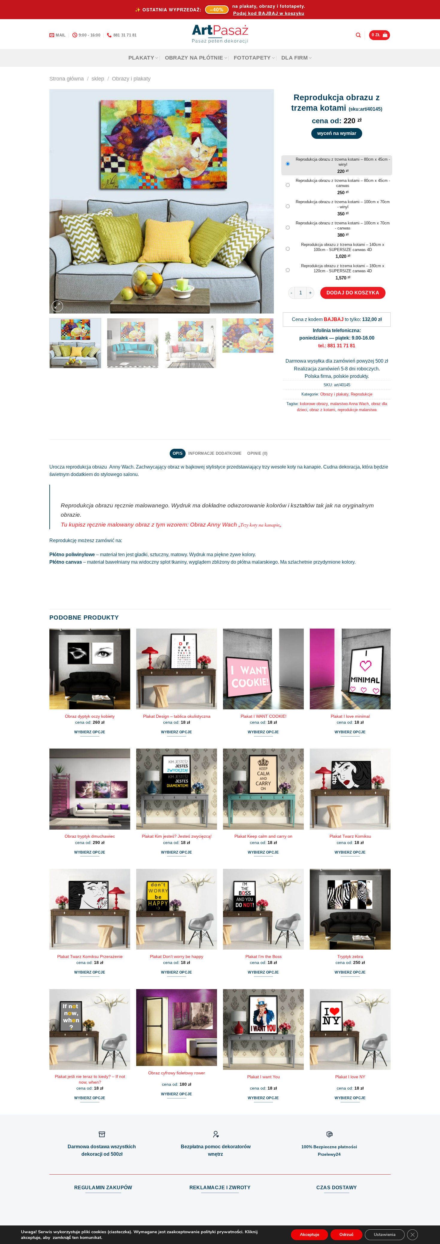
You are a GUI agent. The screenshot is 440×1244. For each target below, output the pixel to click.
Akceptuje (309, 1234)
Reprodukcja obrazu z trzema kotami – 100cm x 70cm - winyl (343, 204)
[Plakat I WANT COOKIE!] (263, 669)
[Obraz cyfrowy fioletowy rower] (176, 1027)
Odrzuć (346, 1234)
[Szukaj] (358, 35)
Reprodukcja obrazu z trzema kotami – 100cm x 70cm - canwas (343, 225)
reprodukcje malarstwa (357, 409)
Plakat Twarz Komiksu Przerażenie (90, 956)
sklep (98, 78)
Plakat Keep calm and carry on (263, 836)
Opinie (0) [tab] (257, 453)
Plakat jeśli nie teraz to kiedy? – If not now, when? (90, 1079)
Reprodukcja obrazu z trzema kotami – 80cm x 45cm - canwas (343, 183)
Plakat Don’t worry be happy (176, 956)
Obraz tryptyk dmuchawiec (90, 836)
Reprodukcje (361, 394)
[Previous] (61, 201)
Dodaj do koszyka (353, 292)
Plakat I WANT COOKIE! (263, 716)
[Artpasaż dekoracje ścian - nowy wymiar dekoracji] (220, 34)
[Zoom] (57, 306)
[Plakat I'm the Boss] (263, 909)
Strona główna (66, 78)
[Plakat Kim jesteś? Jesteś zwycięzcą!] (176, 789)
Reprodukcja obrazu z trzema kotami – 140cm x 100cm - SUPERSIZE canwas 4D (342, 247)
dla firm (294, 58)
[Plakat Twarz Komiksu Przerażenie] (89, 909)
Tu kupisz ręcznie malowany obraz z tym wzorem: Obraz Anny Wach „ (150, 524)
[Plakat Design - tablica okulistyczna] (176, 669)
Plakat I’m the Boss (263, 956)
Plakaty (141, 58)
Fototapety (252, 58)
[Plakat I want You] (263, 1029)
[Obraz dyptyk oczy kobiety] (89, 669)
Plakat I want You (263, 1076)
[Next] (262, 201)
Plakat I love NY (350, 1076)
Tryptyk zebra (350, 956)
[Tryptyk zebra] (350, 909)
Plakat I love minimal (350, 716)
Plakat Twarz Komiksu (350, 836)
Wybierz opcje (89, 732)
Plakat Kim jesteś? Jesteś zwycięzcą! (177, 836)
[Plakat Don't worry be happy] (176, 909)
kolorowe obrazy (314, 404)
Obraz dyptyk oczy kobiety (90, 716)
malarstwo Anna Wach (349, 404)
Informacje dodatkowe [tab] (215, 453)
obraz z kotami (322, 409)
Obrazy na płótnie (194, 58)
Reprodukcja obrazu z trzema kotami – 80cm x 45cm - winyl (343, 162)
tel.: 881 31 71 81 (336, 345)
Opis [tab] (178, 453)
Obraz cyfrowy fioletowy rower (176, 1072)
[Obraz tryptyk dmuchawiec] (89, 789)
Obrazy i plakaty (131, 78)
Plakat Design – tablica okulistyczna (176, 716)
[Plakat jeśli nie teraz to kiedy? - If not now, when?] (89, 1029)
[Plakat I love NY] (350, 1029)
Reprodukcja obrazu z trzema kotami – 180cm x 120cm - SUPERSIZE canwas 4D (342, 268)
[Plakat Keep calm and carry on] (263, 789)
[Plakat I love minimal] (350, 669)
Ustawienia (385, 1234)
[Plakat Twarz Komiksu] (350, 789)
